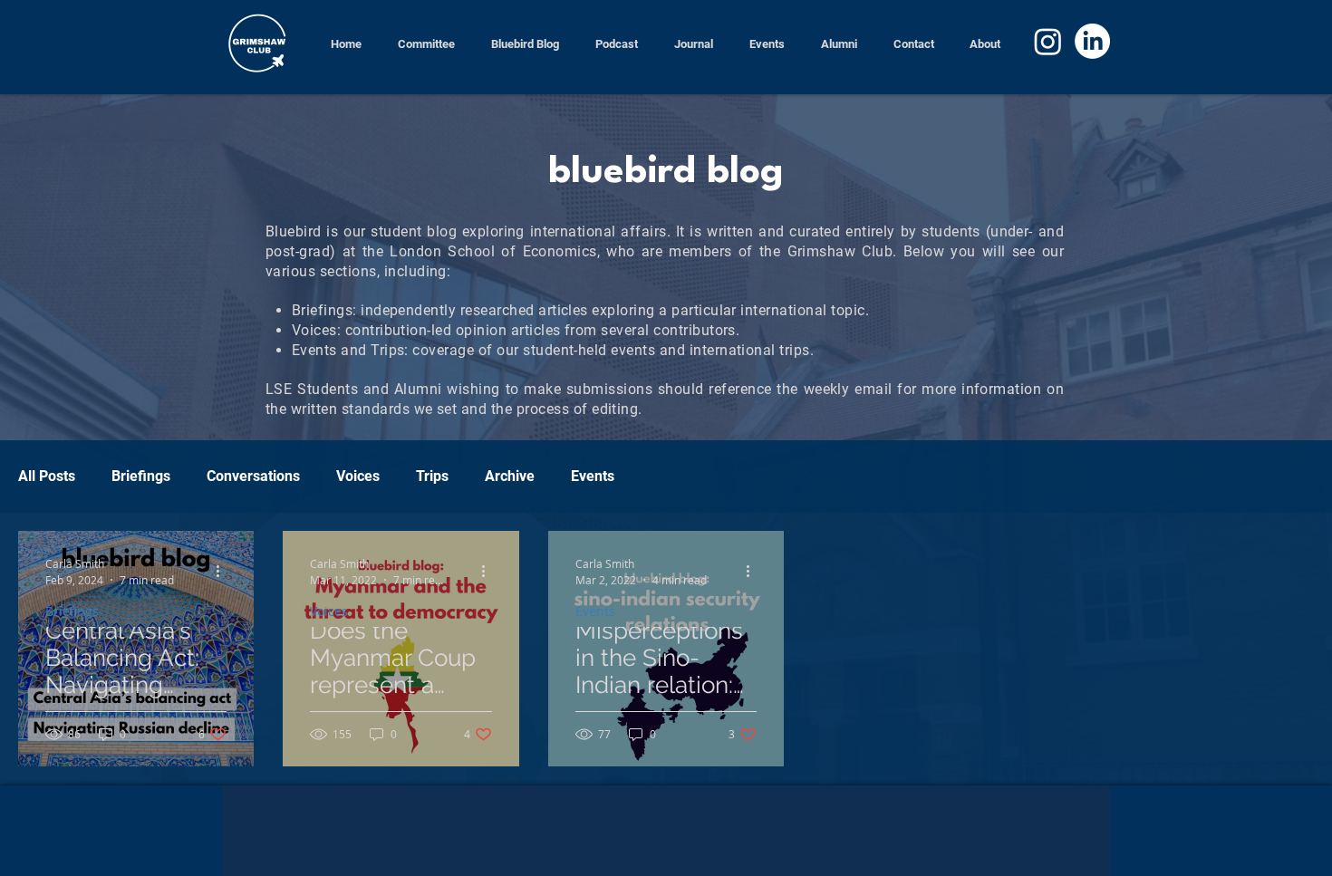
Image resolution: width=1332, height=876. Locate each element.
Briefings (140, 476)
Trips (432, 476)
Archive (510, 476)
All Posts (46, 476)
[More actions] (224, 571)
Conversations (253, 476)
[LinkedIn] (1092, 41)
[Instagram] (1048, 41)
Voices (358, 476)
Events (592, 476)
